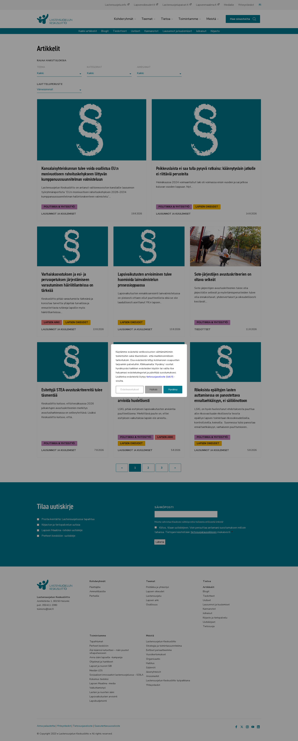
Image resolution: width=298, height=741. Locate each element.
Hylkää (153, 389)
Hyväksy (172, 389)
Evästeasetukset (130, 389)
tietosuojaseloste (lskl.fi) (159, 376)
